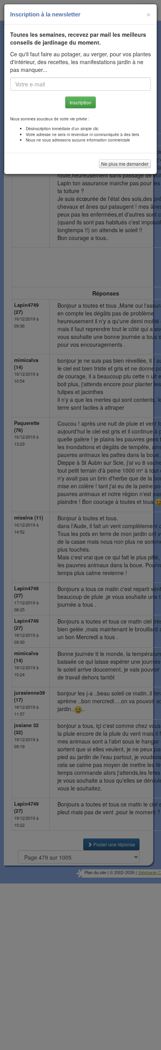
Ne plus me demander (124, 163)
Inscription (80, 102)
